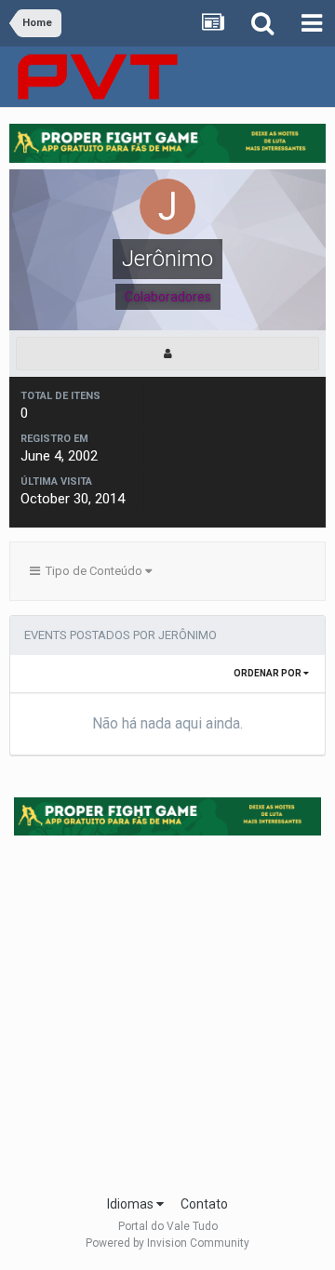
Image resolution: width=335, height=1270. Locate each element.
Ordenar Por (268, 673)
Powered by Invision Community (167, 1243)
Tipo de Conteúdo (92, 571)
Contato (204, 1203)
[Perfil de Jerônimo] (167, 353)
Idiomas (131, 1203)
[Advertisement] (167, 1009)
